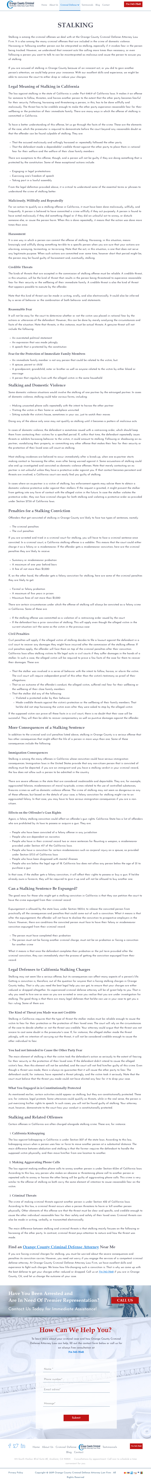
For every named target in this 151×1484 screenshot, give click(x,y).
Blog (69, 1452)
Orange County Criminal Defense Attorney (61, 1247)
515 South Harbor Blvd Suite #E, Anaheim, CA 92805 (42, 1459)
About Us (47, 1447)
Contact (78, 1452)
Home (36, 1447)
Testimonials (109, 1447)
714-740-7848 (133, 4)
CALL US (125, 1300)
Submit (76, 1418)
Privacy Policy (15, 1473)
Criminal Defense (66, 1447)
